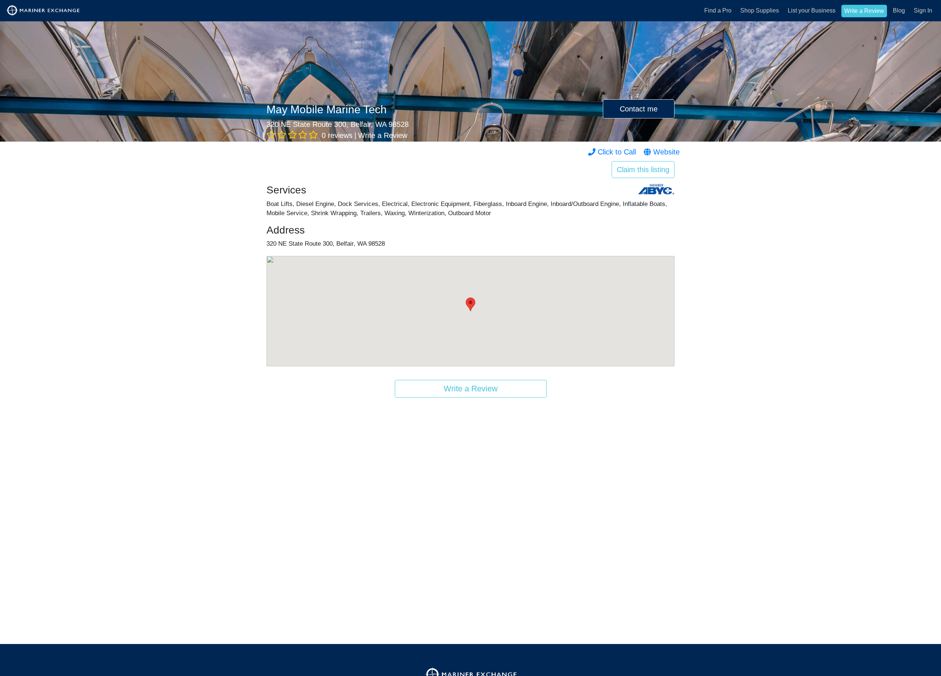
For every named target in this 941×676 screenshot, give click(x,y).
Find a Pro (717, 10)
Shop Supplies (759, 10)
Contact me (639, 109)
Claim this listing (643, 170)
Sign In (923, 10)
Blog (899, 10)
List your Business (812, 10)
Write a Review (864, 11)
